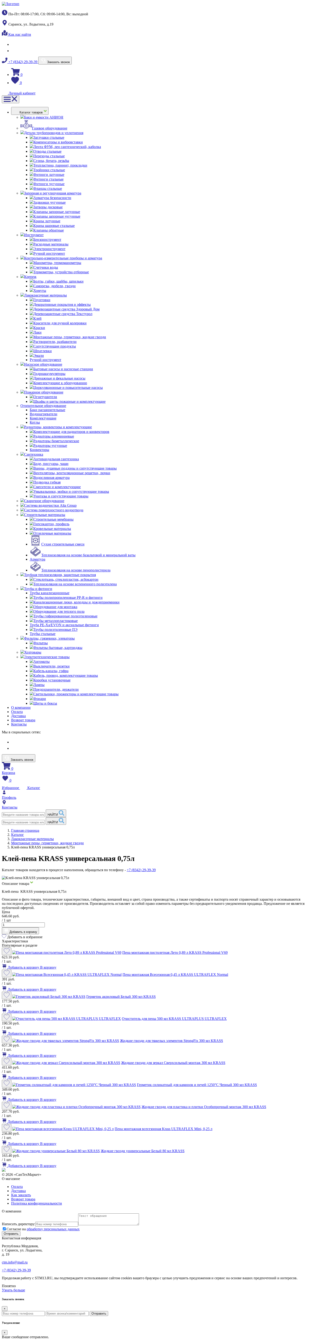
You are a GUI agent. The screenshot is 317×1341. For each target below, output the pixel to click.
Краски (39, 328)
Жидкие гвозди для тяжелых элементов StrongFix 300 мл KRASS (171, 1041)
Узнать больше (13, 1290)
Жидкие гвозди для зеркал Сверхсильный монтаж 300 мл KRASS (173, 1063)
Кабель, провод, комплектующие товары (65, 675)
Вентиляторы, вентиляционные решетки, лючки (71, 473)
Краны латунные (46, 221)
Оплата (17, 712)
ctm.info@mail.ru (15, 1262)
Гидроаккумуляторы (49, 374)
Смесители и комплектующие (57, 487)
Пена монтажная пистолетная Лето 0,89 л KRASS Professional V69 (175, 952)
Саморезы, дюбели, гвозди (54, 286)
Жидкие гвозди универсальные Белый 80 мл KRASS (142, 1151)
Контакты (19, 724)
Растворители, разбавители (55, 342)
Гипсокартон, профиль (51, 524)
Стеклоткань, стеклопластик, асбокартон (65, 579)
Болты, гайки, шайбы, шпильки (58, 281)
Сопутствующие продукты (54, 346)
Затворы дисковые (48, 207)
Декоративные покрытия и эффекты (62, 304)
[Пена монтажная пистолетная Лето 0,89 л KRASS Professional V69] (66, 952)
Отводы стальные (47, 151)
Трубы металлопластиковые (55, 621)
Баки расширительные (47, 410)
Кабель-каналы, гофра (50, 671)
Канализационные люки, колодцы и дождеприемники (76, 602)
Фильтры (40, 643)
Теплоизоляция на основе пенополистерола (75, 570)
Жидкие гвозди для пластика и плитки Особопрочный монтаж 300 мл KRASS (204, 1107)
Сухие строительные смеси (62, 544)
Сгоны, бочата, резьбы (51, 161)
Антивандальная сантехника (56, 459)
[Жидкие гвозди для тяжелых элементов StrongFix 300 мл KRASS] (65, 1041)
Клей (37, 318)
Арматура (37, 559)
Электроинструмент (49, 249)
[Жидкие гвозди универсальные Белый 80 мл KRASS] (56, 1151)
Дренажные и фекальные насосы (59, 378)
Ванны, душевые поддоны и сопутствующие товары (75, 468)
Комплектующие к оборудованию (60, 383)
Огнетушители (45, 397)
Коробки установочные (52, 680)
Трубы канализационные (49, 593)
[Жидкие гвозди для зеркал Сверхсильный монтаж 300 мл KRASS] (66, 1063)
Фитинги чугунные (49, 184)
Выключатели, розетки (51, 666)
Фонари (39, 699)
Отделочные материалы (52, 533)
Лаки (37, 332)
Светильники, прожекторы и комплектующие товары (76, 694)
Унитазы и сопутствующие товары (60, 496)
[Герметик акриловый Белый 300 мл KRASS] (48, 997)
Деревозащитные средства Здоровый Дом (66, 309)
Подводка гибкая (47, 482)
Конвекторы (39, 450)
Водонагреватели (43, 414)
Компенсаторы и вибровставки (58, 142)
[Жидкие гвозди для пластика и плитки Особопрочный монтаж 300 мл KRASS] (76, 1107)
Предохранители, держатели (56, 689)
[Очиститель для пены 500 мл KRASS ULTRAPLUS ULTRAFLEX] (66, 1019)
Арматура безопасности (52, 198)
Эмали (38, 356)
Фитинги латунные (48, 175)
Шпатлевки (42, 351)
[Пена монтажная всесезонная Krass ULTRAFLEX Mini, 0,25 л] (63, 1129)
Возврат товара (23, 720)
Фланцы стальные (47, 188)
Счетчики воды (45, 267)
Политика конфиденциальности (36, 1203)
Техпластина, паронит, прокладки (60, 165)
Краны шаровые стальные (54, 226)
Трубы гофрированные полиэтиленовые (65, 616)
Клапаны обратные (48, 230)
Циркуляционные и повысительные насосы (68, 388)
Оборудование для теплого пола (58, 611)
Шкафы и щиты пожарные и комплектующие (69, 401)
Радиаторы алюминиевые (53, 436)
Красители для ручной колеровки (60, 323)
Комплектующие (43, 418)
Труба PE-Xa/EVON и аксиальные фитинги (64, 625)
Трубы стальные (42, 634)
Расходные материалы (50, 244)
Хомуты (39, 291)
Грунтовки (41, 300)
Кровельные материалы (52, 529)
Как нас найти (19, 34)
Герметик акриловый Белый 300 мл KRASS (121, 997)
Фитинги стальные (48, 179)
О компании (21, 707)
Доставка (18, 716)
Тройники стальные (49, 170)
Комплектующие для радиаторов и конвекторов (71, 432)
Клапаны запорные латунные (56, 212)
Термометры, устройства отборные (61, 272)
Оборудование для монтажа (55, 607)
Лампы (39, 685)
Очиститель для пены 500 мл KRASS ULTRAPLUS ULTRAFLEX (174, 1019)
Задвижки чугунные (49, 202)
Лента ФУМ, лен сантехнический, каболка (67, 147)
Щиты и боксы (45, 703)
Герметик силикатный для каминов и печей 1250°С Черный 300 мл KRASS (197, 1085)
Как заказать (21, 1195)
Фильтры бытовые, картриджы (57, 648)
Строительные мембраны (53, 519)
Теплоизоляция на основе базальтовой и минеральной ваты (88, 555)
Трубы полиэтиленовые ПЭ (55, 630)
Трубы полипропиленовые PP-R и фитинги (68, 598)
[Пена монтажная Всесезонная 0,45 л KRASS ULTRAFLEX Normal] (67, 975)
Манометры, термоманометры (57, 263)
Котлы (35, 422)
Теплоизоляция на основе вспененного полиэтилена (75, 584)
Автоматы (41, 662)
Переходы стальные (49, 156)
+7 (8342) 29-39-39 (22, 62)
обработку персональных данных (53, 1229)
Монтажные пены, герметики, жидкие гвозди (69, 337)
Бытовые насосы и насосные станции (63, 369)
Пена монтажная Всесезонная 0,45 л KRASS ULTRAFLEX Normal (175, 975)
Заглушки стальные (48, 137)
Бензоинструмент (47, 240)
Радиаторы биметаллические (56, 441)
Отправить (98, 1313)
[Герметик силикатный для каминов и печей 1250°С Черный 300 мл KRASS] (74, 1085)
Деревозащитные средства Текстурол (62, 314)
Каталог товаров (31, 112)
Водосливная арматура (51, 478)
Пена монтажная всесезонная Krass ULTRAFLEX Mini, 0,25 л (163, 1129)
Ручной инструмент (49, 253)
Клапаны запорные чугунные (56, 216)
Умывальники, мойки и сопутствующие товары (71, 491)
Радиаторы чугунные (50, 446)
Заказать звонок (58, 62)
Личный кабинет (22, 93)
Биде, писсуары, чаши (50, 464)
